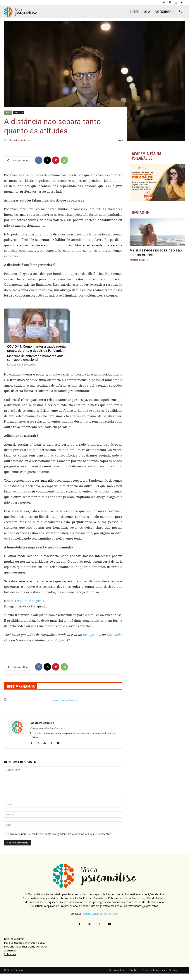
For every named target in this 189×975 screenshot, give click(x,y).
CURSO (134, 12)
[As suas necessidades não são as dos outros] (157, 232)
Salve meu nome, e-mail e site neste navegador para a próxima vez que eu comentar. (59, 834)
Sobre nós (10, 954)
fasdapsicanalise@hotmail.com (100, 913)
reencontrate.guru (29, 601)
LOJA (147, 12)
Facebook (113, 635)
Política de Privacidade (154, 970)
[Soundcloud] (46, 743)
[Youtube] (182, 2)
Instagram (90, 635)
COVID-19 (18, 112)
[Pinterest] (55, 160)
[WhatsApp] (64, 160)
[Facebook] (164, 2)
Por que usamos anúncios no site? (24, 942)
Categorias (162, 12)
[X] (176, 2)
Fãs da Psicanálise (18, 140)
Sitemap (173, 970)
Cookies (134, 970)
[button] (180, 12)
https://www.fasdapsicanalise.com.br (48, 728)
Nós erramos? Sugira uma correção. (25, 946)
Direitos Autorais (14, 938)
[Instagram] (170, 2)
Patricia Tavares (139, 259)
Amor (8, 112)
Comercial (10, 950)
